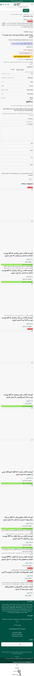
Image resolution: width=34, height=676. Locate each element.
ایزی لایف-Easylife (28, 32)
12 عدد (2, 82)
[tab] (20, 69)
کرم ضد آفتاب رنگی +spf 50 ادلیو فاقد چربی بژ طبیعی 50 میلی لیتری (17, 473)
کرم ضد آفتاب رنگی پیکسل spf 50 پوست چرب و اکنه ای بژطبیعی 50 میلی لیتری (18, 396)
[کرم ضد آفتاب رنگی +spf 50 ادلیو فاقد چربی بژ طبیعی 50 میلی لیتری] (17, 423)
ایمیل (31, 164)
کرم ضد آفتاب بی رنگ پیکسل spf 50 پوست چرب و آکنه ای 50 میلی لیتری (17, 319)
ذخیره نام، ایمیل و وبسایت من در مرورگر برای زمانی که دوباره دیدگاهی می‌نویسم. (17, 174)
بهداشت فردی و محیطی (15, 62)
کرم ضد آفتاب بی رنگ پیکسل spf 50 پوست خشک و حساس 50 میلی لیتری (17, 271)
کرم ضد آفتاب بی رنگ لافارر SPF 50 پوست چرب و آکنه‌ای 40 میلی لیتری (17, 537)
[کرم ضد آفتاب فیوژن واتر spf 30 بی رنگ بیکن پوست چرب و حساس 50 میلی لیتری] (17, 500)
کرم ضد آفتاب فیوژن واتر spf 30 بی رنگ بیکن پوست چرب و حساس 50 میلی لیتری (18, 518)
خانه (32, 14)
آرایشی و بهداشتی (26, 62)
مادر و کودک (26, 14)
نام (32, 157)
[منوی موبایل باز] (32, 4)
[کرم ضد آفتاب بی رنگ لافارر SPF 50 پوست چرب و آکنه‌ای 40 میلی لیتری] (17, 531)
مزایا (32, 143)
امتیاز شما (30, 119)
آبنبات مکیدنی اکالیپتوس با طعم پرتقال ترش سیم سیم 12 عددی (19, 588)
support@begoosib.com (15, 629)
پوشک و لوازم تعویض (28, 16)
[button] (27, 279)
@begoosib (15, 632)
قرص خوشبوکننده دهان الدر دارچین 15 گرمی (17, 572)
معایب (31, 150)
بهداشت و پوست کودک (16, 14)
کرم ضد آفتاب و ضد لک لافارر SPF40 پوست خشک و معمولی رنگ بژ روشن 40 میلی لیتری (17, 558)
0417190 (15, 625)
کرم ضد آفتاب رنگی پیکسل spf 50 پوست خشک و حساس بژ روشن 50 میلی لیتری (18, 254)
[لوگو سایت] (17, 4)
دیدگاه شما (30, 124)
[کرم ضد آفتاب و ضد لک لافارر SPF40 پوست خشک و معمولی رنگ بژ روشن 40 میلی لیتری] (17, 550)
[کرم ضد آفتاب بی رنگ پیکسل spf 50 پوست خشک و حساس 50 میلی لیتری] (18, 266)
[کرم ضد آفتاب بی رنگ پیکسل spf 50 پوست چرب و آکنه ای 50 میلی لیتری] (17, 299)
